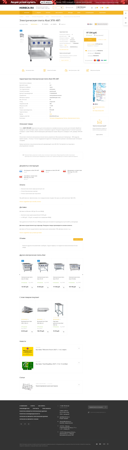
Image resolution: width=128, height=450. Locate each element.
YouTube (28, 424)
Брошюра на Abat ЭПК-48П (53, 170)
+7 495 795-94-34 (80, 7)
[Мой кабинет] (92, 8)
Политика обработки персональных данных (33, 411)
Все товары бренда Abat (98, 110)
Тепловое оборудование (56, 118)
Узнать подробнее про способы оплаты (30, 201)
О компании (23, 405)
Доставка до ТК (91, 53)
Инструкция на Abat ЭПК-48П (31, 170)
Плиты (65, 118)
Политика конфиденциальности (30, 413)
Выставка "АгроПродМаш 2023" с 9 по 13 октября (52, 364)
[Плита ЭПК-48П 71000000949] (41, 48)
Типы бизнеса (46, 408)
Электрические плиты (74, 118)
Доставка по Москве (92, 50)
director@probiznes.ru (65, 421)
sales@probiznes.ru (65, 417)
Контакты (36, 408)
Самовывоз (90, 55)
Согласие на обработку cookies (29, 419)
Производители (24, 408)
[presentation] (19, 274)
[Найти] (61, 7)
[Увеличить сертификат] (99, 92)
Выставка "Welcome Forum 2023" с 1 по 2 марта (51, 349)
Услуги (33, 405)
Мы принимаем (88, 60)
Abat (66, 45)
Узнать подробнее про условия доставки (31, 232)
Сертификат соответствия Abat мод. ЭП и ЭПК (30, 176)
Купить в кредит (91, 44)
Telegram (25, 424)
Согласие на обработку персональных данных (34, 416)
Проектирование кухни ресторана (47, 386)
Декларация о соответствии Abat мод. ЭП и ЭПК (75, 171)
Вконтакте (21, 424)
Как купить (41, 405)
